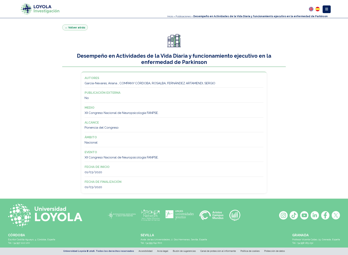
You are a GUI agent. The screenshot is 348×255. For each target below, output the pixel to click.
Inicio (170, 16)
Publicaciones (183, 16)
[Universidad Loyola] (47, 215)
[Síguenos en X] (335, 215)
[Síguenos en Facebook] (325, 215)
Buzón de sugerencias (184, 251)
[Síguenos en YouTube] (304, 215)
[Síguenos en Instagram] (283, 215)
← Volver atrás (75, 27)
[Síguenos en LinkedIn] (315, 215)
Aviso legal (162, 251)
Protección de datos (274, 251)
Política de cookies (250, 251)
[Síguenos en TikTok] (294, 215)
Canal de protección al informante (218, 251)
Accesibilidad (145, 251)
